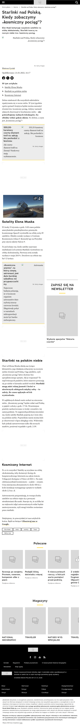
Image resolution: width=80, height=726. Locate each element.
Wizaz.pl (24, 692)
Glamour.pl (25, 686)
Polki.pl (44, 689)
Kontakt (6, 663)
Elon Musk (7, 529)
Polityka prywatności (31, 663)
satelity (26, 529)
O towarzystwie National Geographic (54, 663)
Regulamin (16, 663)
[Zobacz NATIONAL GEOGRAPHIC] (12, 620)
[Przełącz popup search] (76, 2)
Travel (35, 529)
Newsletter (7, 667)
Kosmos (16, 7)
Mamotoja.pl (6, 689)
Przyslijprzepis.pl (67, 689)
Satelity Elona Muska (13, 87)
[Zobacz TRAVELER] (35, 620)
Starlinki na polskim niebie (16, 91)
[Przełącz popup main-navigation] (3, 2)
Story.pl (64, 692)
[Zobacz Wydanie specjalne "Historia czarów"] (62, 316)
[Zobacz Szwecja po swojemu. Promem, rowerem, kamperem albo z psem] (12, 559)
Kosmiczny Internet (13, 95)
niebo (17, 529)
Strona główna (6, 7)
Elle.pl (3, 686)
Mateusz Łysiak (8, 68)
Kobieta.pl (45, 686)
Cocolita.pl (45, 692)
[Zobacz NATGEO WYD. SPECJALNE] (58, 620)
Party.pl (24, 689)
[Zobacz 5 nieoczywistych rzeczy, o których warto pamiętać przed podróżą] (58, 559)
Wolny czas (7, 533)
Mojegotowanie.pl (67, 686)
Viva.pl (4, 692)
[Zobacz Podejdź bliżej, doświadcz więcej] (35, 559)
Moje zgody (19, 667)
